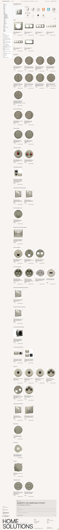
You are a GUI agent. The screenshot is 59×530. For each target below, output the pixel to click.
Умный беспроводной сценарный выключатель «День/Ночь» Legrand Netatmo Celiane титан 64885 (18, 320)
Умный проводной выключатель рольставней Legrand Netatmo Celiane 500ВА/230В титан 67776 (28, 417)
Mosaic (4, 21)
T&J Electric (5, 4)
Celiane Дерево (5, 14)
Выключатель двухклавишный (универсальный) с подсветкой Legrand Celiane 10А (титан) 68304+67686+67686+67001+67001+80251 (19, 102)
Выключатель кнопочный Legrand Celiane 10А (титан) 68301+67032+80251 (18, 122)
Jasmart (4, 11)
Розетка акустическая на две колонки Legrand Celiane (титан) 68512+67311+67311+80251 (28, 161)
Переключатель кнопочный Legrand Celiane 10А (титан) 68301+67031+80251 (28, 122)
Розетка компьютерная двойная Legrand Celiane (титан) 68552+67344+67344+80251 (39, 260)
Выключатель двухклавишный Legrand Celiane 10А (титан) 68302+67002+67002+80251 (50, 67)
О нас (22, 1)
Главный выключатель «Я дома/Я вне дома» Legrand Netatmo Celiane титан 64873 (18, 300)
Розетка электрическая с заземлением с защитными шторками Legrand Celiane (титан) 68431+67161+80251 (18, 280)
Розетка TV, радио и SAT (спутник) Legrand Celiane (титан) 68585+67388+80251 (29, 397)
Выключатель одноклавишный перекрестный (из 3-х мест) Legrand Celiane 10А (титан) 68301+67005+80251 (39, 67)
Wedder (4, 30)
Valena (4, 22)
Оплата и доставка (26, 1)
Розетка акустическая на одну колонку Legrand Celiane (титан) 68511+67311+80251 (17, 161)
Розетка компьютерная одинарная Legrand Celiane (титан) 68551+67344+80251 (29, 260)
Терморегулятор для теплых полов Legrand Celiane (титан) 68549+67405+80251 (17, 221)
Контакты (36, 1)
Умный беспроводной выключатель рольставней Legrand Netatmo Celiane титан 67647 (17, 417)
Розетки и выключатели (50, 520)
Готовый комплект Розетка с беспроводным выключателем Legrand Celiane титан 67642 (17, 360)
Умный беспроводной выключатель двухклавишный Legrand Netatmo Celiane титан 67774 (28, 201)
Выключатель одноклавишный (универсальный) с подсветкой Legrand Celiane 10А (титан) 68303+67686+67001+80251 (39, 85)
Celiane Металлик (6, 17)
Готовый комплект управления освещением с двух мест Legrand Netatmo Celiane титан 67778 (29, 360)
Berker (4, 5)
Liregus (4, 29)
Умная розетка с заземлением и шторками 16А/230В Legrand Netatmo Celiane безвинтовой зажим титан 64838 (17, 340)
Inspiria (4, 20)
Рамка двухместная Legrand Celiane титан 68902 (28, 32)
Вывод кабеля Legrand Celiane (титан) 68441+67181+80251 (17, 436)
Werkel (4, 31)
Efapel (4, 8)
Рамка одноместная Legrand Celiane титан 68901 (17, 32)
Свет (47, 521)
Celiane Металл (5, 16)
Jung (4, 12)
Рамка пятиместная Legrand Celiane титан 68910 (50, 32)
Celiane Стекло (5, 18)
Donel (4, 7)
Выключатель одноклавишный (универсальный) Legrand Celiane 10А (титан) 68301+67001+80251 (28, 67)
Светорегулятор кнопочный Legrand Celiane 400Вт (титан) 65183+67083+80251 (28, 141)
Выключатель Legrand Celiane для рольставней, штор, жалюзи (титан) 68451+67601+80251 (29, 493)
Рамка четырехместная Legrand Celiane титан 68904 (17, 48)
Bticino (4, 6)
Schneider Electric (5, 27)
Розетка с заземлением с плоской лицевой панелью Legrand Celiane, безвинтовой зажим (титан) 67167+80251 (40, 280)
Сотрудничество (31, 1)
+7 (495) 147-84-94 (47, 1)
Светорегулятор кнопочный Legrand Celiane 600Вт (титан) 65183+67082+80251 (17, 141)
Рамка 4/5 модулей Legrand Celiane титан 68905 (28, 48)
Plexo (4, 24)
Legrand (4, 13)
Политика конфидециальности (38, 528)
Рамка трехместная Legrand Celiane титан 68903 (39, 32)
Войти (53, 1)
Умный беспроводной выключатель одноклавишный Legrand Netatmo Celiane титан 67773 (17, 201)
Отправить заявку (20, 515)
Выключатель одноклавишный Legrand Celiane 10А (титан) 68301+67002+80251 (17, 67)
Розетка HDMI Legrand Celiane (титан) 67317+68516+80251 (50, 279)
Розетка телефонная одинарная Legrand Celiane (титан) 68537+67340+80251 (17, 260)
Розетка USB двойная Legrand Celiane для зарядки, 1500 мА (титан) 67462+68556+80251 (17, 455)
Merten (4, 25)
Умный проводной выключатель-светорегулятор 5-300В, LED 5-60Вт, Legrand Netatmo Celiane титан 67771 (18, 240)
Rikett (4, 26)
